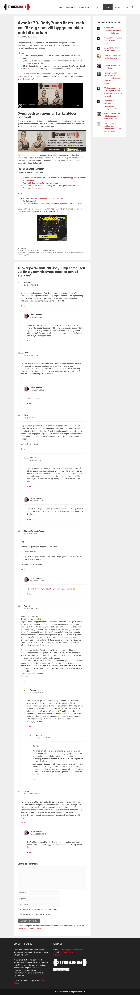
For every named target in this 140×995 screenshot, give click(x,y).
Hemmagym (70, 7)
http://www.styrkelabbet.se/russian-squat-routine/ (51, 589)
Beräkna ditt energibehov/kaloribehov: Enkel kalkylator (113, 30)
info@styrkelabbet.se (73, 950)
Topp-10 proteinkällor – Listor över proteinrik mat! (113, 58)
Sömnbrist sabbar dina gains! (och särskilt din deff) (37, 250)
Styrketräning (84, 7)
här (40, 163)
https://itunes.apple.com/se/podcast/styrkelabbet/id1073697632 (56, 204)
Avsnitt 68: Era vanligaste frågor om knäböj (40, 183)
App (60, 7)
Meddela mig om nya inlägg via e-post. (36, 914)
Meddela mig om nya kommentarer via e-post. (39, 909)
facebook (64, 952)
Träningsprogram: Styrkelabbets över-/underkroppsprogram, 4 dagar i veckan (112, 78)
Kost (96, 7)
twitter (72, 952)
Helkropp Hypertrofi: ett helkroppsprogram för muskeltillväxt (112, 116)
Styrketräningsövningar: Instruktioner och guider (113, 40)
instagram (57, 955)
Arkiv (126, 7)
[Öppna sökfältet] (133, 7)
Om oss (117, 7)
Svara (23, 306)
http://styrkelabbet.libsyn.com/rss (49, 198)
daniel (26, 791)
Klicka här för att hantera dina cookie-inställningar (61, 970)
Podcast (107, 7)
